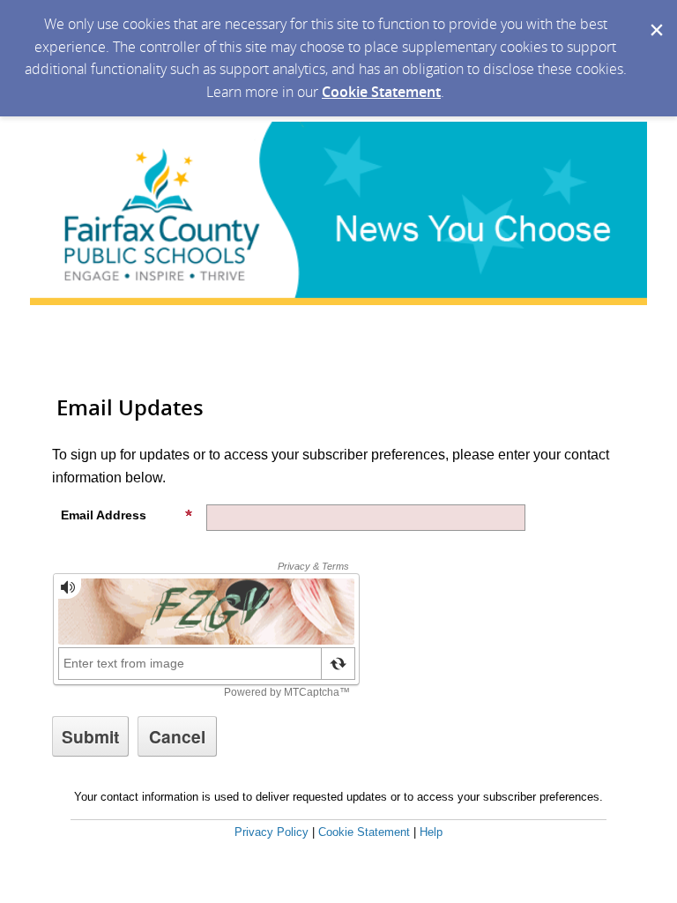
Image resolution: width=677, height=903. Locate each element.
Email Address (103, 515)
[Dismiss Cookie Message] (655, 17)
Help (431, 832)
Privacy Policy (271, 832)
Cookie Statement (381, 91)
